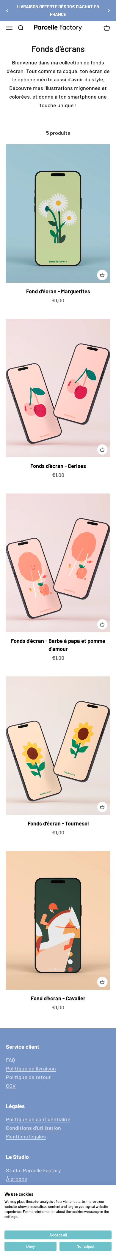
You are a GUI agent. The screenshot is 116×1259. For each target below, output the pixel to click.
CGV (11, 1085)
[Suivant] (109, 10)
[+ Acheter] (102, 275)
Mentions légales (26, 1136)
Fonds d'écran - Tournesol (58, 823)
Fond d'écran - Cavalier (58, 998)
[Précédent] (7, 10)
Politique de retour (28, 1077)
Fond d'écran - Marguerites (58, 291)
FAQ (10, 1059)
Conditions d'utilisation (33, 1127)
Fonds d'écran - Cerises (58, 466)
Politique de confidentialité (38, 1119)
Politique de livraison (31, 1068)
